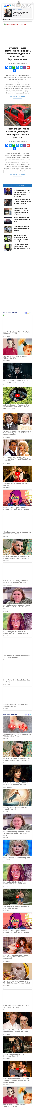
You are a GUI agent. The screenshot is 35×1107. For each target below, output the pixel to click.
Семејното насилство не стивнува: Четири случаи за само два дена (22, 201)
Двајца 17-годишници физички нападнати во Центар (21, 228)
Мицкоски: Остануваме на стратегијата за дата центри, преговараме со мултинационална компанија (22, 192)
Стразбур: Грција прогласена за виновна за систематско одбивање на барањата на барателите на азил (17, 54)
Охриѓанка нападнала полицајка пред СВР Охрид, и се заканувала (22, 246)
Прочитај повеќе (17, 96)
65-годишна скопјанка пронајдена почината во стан (22, 219)
